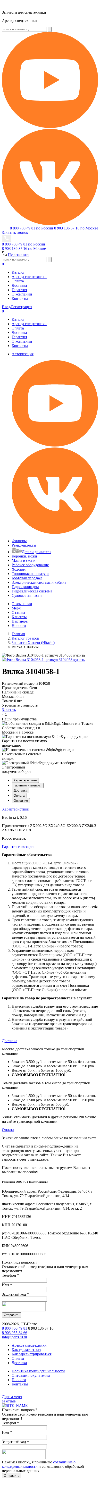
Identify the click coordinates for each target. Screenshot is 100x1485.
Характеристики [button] (15, 809)
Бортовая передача (27, 578)
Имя (7, 1285)
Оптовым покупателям (31, 1375)
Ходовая (18, 569)
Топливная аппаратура (30, 574)
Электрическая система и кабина (39, 582)
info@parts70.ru (14, 1337)
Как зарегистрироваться (31, 1354)
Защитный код (15, 1294)
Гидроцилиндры (25, 587)
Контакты (20, 298)
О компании (22, 294)
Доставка (19, 285)
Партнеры (20, 621)
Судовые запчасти (27, 595)
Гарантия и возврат (28, 785)
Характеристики (25, 780)
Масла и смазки (25, 560)
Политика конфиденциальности (38, 1371)
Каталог (18, 272)
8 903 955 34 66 (14, 1333)
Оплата (18, 281)
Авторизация (22, 354)
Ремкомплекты (24, 545)
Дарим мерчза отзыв (12, 1399)
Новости (19, 626)
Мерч (16, 608)
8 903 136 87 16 (76, 228)
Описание (21, 800)
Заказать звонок (15, 232)
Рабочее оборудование (30, 565)
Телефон (10, 1275)
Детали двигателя (36, 552)
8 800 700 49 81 (31, 228)
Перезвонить (18, 255)
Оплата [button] (8, 1130)
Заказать (9, 710)
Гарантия (19, 290)
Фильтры (19, 541)
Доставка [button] (9, 1041)
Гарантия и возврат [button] (18, 846)
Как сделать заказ (26, 1350)
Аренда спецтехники (29, 277)
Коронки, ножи (24, 556)
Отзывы (18, 612)
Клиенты (19, 617)
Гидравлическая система (32, 591)
